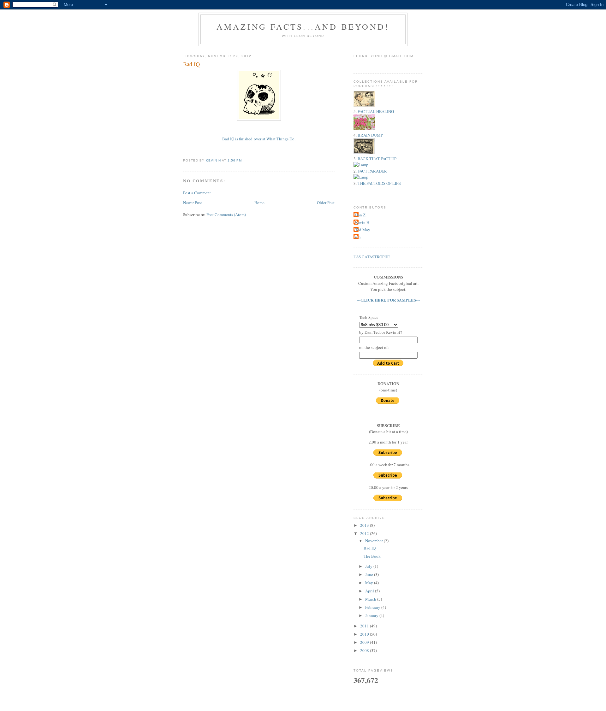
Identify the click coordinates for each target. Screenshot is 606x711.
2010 (365, 634)
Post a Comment (197, 193)
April (370, 591)
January (372, 615)
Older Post (326, 202)
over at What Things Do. (274, 139)
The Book (372, 556)
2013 (365, 525)
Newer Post (192, 202)
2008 (365, 650)
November (374, 541)
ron (358, 237)
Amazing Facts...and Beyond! (303, 26)
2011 (365, 626)
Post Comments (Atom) (226, 214)
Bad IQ (370, 548)
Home (259, 202)
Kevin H (362, 222)
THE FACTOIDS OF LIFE (379, 183)
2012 (365, 533)
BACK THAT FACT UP (377, 159)
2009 (365, 642)
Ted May (362, 229)
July (369, 566)
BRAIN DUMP (370, 135)
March (371, 599)
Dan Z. (360, 215)
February (373, 607)
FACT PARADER (372, 171)
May (369, 582)
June (369, 574)
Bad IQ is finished (237, 139)
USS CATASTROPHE (372, 257)
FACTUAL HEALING (376, 111)
